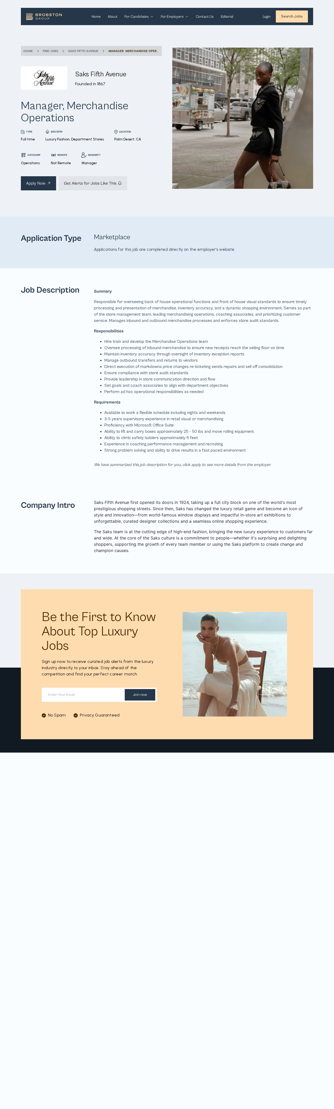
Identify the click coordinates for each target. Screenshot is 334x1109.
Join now (140, 695)
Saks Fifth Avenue (83, 51)
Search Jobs (292, 16)
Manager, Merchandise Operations (133, 51)
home (28, 51)
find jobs (50, 51)
